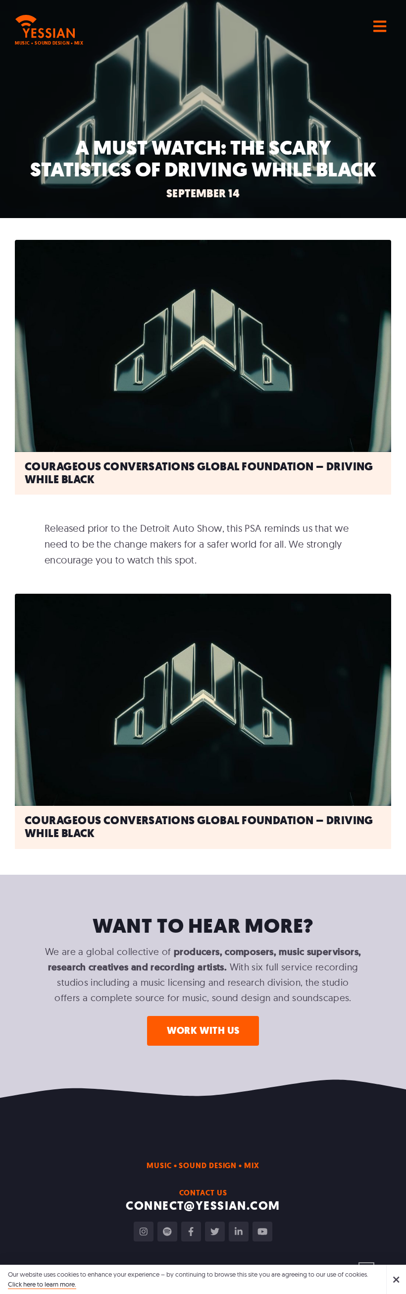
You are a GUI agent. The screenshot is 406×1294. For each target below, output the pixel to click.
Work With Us (203, 1030)
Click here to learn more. (42, 1284)
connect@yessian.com (203, 1206)
